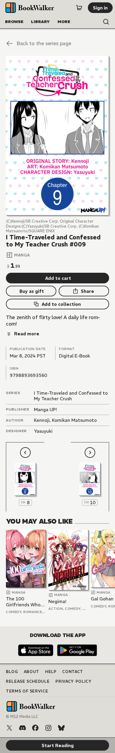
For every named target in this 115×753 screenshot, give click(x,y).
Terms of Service (27, 691)
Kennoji (42, 420)
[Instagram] (48, 727)
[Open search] (106, 21)
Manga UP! (45, 409)
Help (51, 672)
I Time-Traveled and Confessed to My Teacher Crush (71, 396)
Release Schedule (28, 681)
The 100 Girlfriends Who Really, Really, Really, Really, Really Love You (23, 601)
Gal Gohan (102, 599)
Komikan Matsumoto (74, 420)
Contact (72, 672)
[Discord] (22, 727)
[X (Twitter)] (9, 727)
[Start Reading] (57, 135)
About (31, 672)
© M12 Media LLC (22, 716)
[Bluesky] (61, 727)
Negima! (57, 601)
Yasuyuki (43, 431)
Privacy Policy (73, 681)
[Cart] (79, 7)
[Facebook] (35, 727)
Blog (12, 672)
